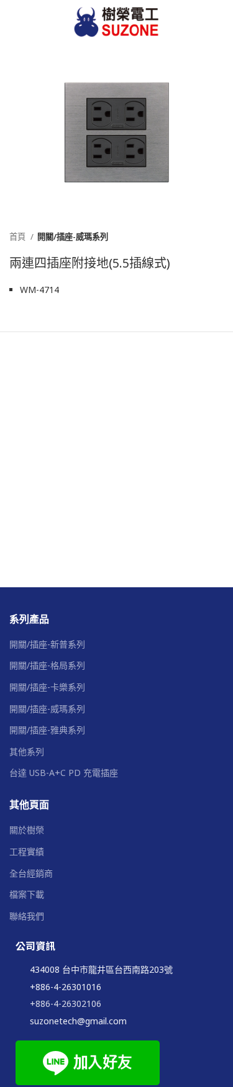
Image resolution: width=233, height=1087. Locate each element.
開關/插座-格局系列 (47, 665)
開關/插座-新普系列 (47, 644)
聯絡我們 (26, 916)
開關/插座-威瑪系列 (72, 236)
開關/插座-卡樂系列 (47, 687)
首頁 (18, 236)
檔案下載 (26, 894)
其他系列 (26, 751)
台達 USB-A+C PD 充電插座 (63, 772)
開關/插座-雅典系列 (47, 730)
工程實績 (26, 851)
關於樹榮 (26, 830)
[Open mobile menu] (219, 21)
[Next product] (217, 236)
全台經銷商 (31, 873)
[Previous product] (192, 236)
